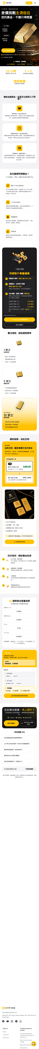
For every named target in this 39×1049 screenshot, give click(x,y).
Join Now (29, 3)
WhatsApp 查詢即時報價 (27, 50)
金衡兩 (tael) (7, 616)
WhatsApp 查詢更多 (28, 723)
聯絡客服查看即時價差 (20, 696)
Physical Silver (23, 1048)
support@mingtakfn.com (9, 1012)
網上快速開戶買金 (8, 50)
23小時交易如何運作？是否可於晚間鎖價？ (17, 744)
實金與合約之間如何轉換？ (12, 755)
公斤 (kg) (6, 632)
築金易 (27, 293)
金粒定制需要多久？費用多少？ (13, 761)
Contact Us (6, 1035)
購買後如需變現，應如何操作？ (13, 750)
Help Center (6, 1037)
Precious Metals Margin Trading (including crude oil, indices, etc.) (27, 1035)
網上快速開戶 (19, 325)
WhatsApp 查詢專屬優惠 (20, 319)
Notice (4, 1032)
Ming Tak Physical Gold (26, 1045)
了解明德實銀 (29, 769)
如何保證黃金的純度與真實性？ (13, 738)
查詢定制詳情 (20, 542)
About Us (5, 1028)
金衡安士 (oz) (7, 607)
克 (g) (5, 624)
